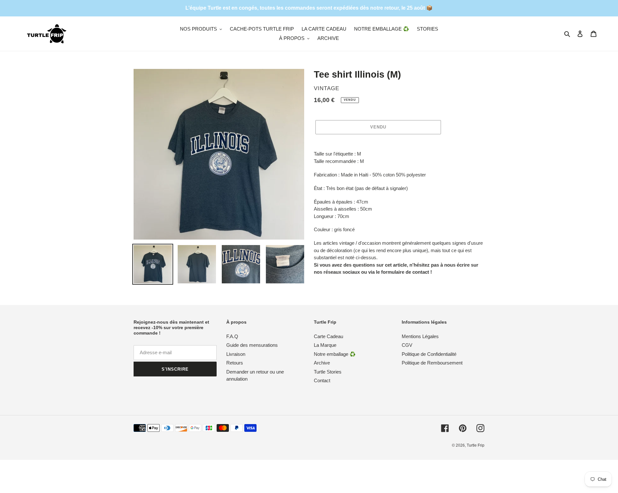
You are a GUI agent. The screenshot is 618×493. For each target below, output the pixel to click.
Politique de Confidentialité (429, 354)
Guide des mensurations (252, 345)
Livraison (235, 354)
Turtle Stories (328, 371)
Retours (234, 362)
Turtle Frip (475, 445)
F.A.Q (232, 336)
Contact (322, 380)
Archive (322, 362)
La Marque (325, 345)
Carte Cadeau (328, 336)
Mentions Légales (420, 336)
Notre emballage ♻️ (335, 354)
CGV (407, 345)
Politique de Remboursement (432, 362)
